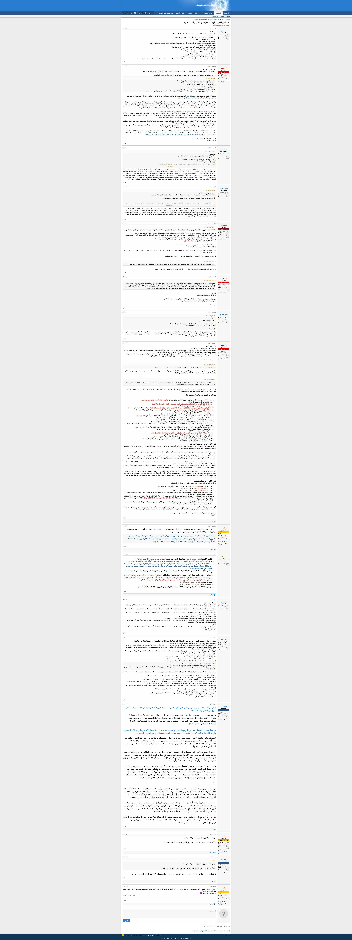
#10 (124, 554)
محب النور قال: (211, 78)
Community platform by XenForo (176, 938)
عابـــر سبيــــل (221, 719)
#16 (124, 886)
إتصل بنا (158, 935)
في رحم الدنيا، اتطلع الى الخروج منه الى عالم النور (222, 543)
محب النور (226, 25)
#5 (123, 223)
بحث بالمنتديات (215, 16)
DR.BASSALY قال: (210, 227)
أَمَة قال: (213, 860)
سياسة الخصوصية (140, 935)
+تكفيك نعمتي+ (221, 649)
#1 (123, 28)
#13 (124, 704)
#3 (123, 148)
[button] (202, 13)
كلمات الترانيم (180, 13)
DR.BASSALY (224, 150)
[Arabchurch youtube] (135, 13)
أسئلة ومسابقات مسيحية (166, 13)
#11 (124, 599)
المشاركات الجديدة (225, 16)
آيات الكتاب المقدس (194, 13)
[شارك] (126, 29)
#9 (123, 526)
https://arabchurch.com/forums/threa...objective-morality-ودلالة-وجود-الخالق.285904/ (171, 134)
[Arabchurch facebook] (131, 13)
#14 (124, 834)
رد (123, 61)
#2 (123, 66)
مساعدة (133, 935)
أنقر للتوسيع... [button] (169, 166)
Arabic (227, 935)
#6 (123, 276)
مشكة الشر (189, 96)
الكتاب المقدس (208, 13)
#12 (124, 637)
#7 (123, 312)
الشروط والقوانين (150, 935)
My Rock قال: (211, 190)
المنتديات (218, 13)
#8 (123, 343)
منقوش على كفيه (222, 81)
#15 (124, 857)
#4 (123, 186)
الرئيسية (226, 13)
